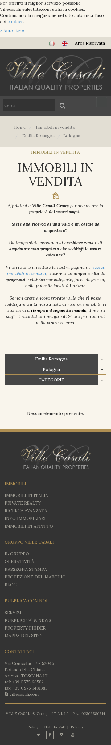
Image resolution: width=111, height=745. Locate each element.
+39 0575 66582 (28, 682)
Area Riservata (90, 43)
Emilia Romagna (51, 359)
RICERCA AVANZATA (26, 510)
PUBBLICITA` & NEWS (28, 620)
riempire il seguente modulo (58, 310)
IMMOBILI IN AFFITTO (29, 526)
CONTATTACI (19, 651)
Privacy (77, 727)
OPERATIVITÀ (19, 561)
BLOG (11, 584)
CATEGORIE (51, 380)
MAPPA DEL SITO (23, 635)
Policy (32, 727)
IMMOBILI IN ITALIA (26, 495)
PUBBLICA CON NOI (26, 600)
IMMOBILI (15, 483)
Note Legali (54, 727)
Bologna (51, 369)
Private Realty (23, 503)
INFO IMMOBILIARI (25, 518)
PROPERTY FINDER (25, 628)
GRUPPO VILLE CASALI (29, 542)
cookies (15, 21)
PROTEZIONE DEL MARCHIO (35, 577)
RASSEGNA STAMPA (26, 569)
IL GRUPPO (17, 554)
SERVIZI (13, 612)
